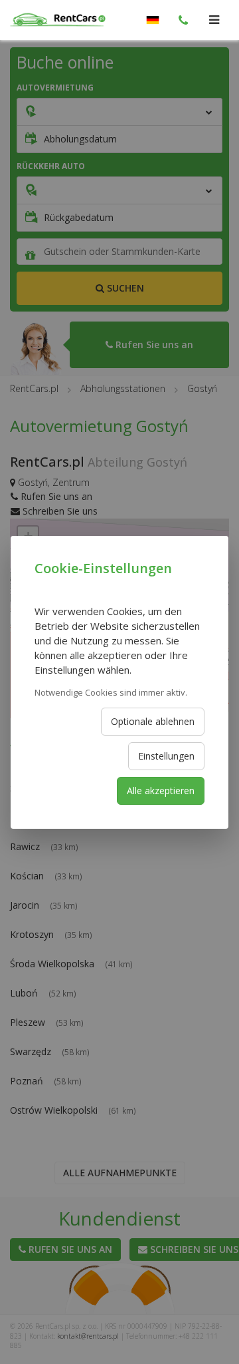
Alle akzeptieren (161, 790)
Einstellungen (166, 756)
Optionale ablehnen (153, 721)
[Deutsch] (152, 20)
